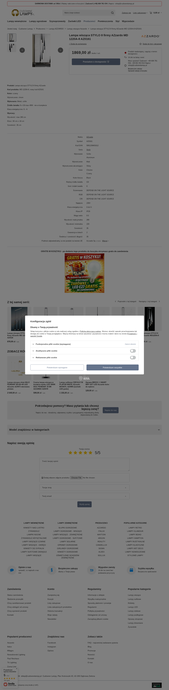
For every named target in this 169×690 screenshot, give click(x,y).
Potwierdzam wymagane (57, 367)
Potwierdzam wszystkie (112, 367)
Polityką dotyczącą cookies (90, 331)
